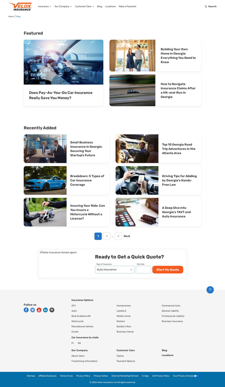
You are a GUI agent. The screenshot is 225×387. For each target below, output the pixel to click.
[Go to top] (210, 290)
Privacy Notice (101, 376)
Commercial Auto (171, 305)
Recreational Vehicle (82, 326)
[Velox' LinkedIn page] (45, 309)
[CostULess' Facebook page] (26, 309)
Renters (121, 321)
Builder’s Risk (124, 326)
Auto (74, 310)
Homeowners (124, 305)
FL (72, 343)
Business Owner (125, 331)
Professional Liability (173, 316)
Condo (75, 331)
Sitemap (31, 376)
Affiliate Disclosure (47, 376)
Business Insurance (172, 321)
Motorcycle (77, 321)
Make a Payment (127, 6)
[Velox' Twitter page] (32, 309)
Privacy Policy (83, 376)
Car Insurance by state (85, 337)
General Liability (170, 310)
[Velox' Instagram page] (51, 309)
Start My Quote (167, 269)
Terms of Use (66, 376)
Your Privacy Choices (183, 376)
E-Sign (145, 376)
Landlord (121, 310)
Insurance (43, 6)
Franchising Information (84, 361)
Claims (120, 356)
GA (79, 343)
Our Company (62, 6)
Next (127, 236)
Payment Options (126, 361)
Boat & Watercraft (81, 316)
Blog (99, 6)
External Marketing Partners (125, 376)
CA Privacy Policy (160, 376)
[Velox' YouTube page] (39, 309)
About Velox (77, 356)
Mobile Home (124, 316)
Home (11, 16)
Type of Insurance (104, 264)
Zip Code (140, 264)
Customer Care (83, 6)
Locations (110, 6)
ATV (73, 305)
